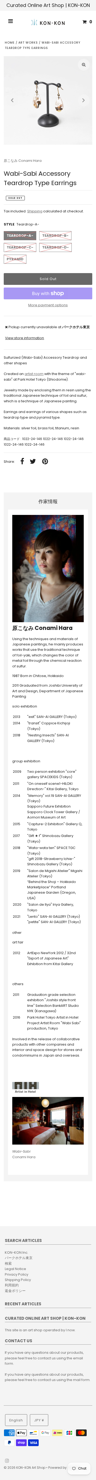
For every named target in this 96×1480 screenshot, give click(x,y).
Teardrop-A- (20, 235)
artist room (34, 374)
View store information (24, 338)
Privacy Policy (16, 1274)
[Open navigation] (10, 22)
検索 (8, 1263)
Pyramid (15, 259)
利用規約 (12, 1285)
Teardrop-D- (55, 247)
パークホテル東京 (19, 1258)
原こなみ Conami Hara (23, 160)
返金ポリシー (15, 1290)
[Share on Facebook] (22, 461)
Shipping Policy (18, 1280)
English (16, 1420)
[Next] (84, 100)
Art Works (28, 42)
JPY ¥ (39, 1420)
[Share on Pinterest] (45, 461)
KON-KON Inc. (16, 1252)
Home (10, 42)
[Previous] (12, 100)
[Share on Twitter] (33, 461)
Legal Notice (15, 1269)
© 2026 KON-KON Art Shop (25, 1467)
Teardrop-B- (55, 235)
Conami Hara (23, 1154)
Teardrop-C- (20, 247)
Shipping (34, 211)
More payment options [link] (48, 305)
